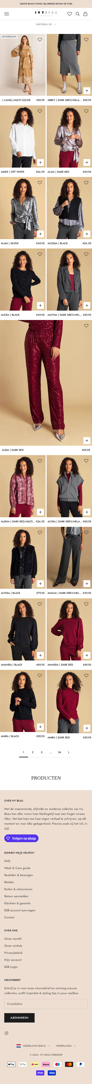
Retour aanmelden (16, 896)
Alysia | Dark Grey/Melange (64, 521)
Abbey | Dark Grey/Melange (64, 100)
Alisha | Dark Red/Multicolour (18, 521)
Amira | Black (10, 736)
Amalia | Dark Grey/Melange (64, 593)
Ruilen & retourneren (18, 889)
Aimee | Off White (12, 172)
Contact (9, 917)
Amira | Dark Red (58, 737)
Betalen (9, 882)
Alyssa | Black (10, 593)
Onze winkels (13, 946)
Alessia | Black (57, 243)
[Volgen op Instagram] (6, 1033)
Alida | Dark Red (13, 450)
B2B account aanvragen (20, 910)
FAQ (7, 861)
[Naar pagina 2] (68, 752)
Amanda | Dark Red (60, 665)
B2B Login (11, 967)
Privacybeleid (13, 953)
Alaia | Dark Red (58, 172)
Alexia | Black (10, 315)
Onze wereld (12, 938)
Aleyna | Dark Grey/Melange (64, 315)
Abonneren (19, 1018)
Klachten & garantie (17, 903)
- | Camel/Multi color (15, 100)
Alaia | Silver (9, 243)
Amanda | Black (11, 665)
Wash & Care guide (17, 868)
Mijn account (13, 960)
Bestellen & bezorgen (18, 875)
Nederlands (63, 1045)
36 (59, 752)
